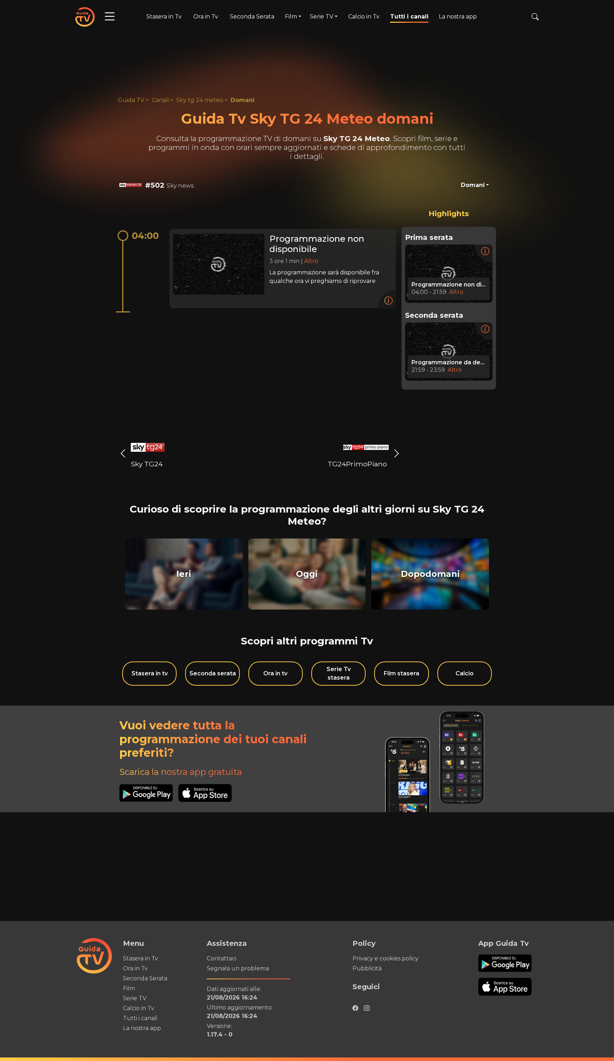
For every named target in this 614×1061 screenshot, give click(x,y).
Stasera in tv (149, 673)
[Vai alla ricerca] (535, 16)
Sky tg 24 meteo (199, 100)
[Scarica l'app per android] (148, 793)
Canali (160, 100)
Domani (242, 100)
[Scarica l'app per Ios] (205, 793)
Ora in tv (275, 673)
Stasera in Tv (164, 16)
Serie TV (134, 998)
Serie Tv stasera (339, 673)
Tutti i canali (409, 16)
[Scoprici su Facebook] (355, 1006)
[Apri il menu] (110, 17)
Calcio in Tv (363, 16)
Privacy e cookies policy (385, 958)
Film (129, 988)
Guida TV (131, 100)
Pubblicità (367, 968)
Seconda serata (212, 673)
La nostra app (458, 16)
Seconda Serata (252, 16)
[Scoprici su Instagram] (367, 1006)
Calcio (465, 673)
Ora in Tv (205, 16)
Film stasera (401, 673)
